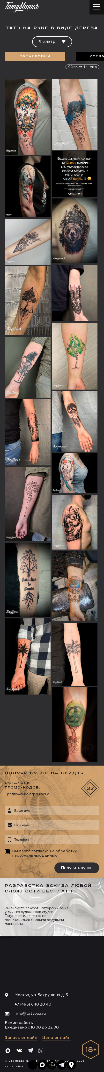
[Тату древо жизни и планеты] (28, 117)
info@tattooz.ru (30, 1014)
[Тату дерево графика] (28, 242)
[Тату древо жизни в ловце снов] (74, 421)
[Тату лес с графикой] (74, 114)
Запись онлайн (21, 1038)
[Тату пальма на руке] (74, 654)
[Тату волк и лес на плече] (74, 522)
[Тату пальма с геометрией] (28, 656)
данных (49, 856)
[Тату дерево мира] (74, 724)
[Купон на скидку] (74, 174)
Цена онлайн (56, 1038)
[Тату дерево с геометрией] (28, 504)
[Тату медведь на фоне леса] (74, 230)
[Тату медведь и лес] (74, 293)
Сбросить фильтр (81, 66)
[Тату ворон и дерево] (28, 367)
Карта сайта (14, 1066)
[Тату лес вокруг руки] (28, 432)
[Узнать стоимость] (37, 90)
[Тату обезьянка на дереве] (74, 473)
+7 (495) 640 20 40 (33, 1005)
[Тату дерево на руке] (28, 580)
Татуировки (35, 56)
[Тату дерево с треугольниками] (28, 300)
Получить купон (77, 867)
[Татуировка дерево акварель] (74, 356)
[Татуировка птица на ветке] (28, 186)
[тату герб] (74, 586)
